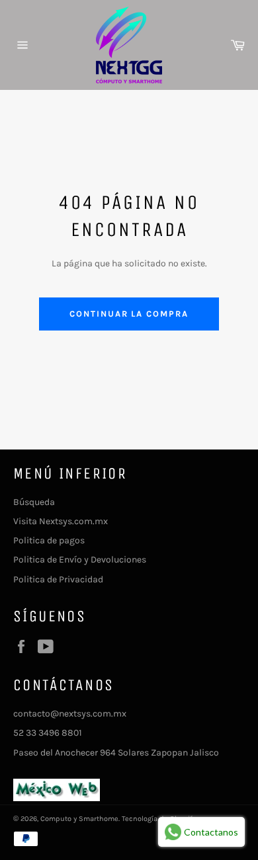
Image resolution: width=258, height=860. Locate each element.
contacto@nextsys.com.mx (69, 713)
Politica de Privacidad (58, 579)
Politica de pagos (49, 540)
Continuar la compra (129, 314)
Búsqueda (34, 502)
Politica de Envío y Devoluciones (79, 559)
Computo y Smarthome (79, 818)
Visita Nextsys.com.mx (60, 521)
